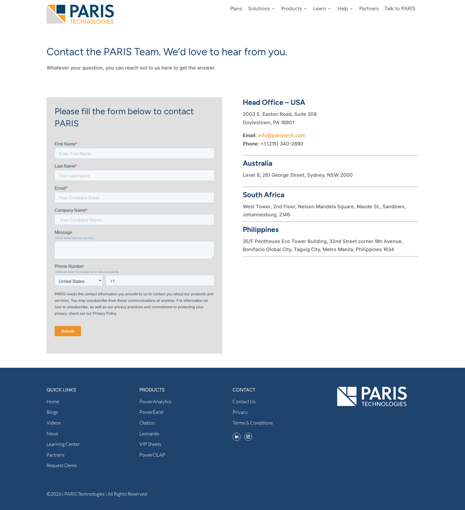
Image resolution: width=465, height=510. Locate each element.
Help (342, 9)
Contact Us (244, 401)
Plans (236, 9)
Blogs (52, 412)
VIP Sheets (150, 444)
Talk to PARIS (400, 9)
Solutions (259, 9)
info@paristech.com (281, 135)
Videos (54, 423)
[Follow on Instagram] (248, 437)
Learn (319, 9)
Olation (147, 423)
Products (291, 9)
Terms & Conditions (252, 423)
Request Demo (62, 465)
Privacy (240, 412)
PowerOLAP (152, 455)
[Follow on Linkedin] (236, 437)
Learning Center (63, 444)
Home (53, 401)
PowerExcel (151, 412)
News (52, 433)
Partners (369, 9)
